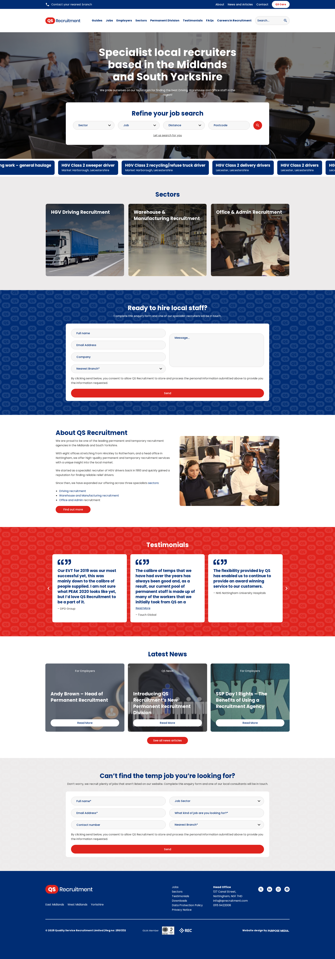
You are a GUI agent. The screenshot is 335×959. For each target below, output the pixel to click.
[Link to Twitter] (260, 889)
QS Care (280, 4)
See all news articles (167, 740)
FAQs (210, 20)
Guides (97, 20)
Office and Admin (71, 500)
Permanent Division (164, 20)
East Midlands (54, 905)
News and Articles (240, 4)
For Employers (85, 671)
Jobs (109, 20)
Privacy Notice (182, 910)
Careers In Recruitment (234, 20)
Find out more (73, 509)
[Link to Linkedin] (269, 889)
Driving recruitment (72, 491)
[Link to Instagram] (278, 889)
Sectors (141, 20)
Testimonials (193, 20)
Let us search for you (167, 135)
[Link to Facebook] (287, 889)
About (219, 4)
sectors (153, 483)
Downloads (179, 901)
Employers (124, 20)
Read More (143, 608)
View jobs (85, 247)
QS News (167, 671)
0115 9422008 (222, 905)
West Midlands (77, 905)
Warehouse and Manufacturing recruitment (89, 496)
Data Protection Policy (187, 905)
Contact (262, 4)
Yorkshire (97, 905)
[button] (48, 588)
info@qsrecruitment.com (230, 901)
